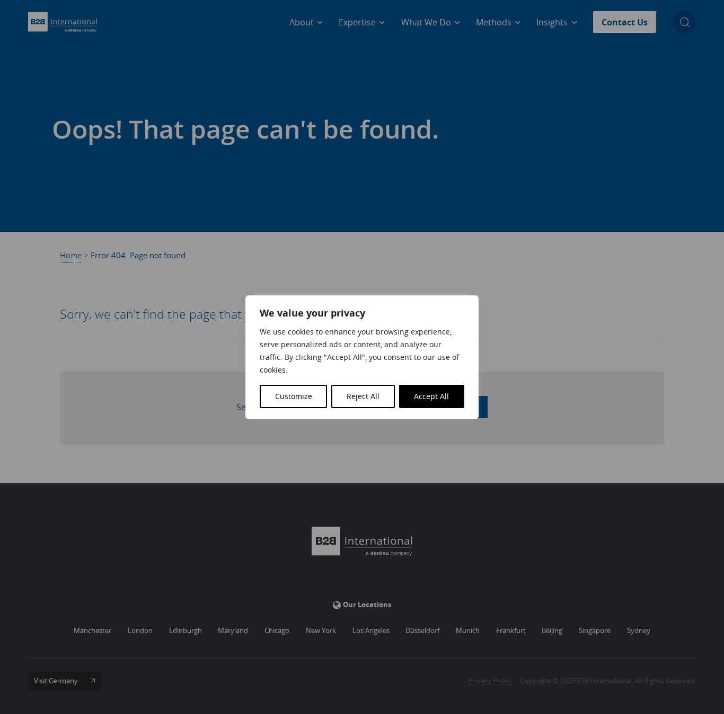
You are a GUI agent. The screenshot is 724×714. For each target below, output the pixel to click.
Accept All (431, 396)
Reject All (363, 396)
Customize (293, 396)
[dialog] (362, 357)
